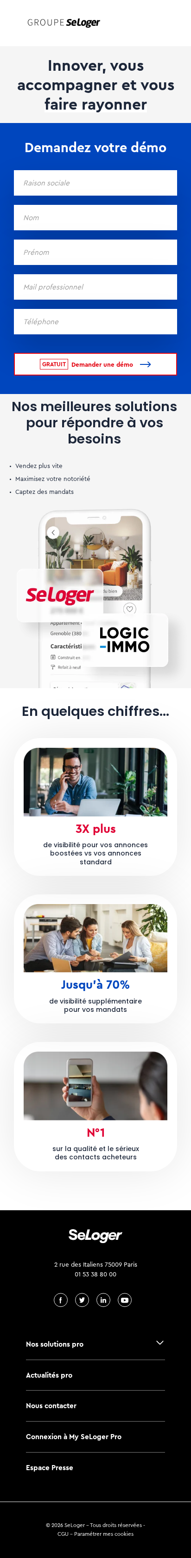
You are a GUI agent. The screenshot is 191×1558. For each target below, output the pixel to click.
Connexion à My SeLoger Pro (73, 1436)
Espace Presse (49, 1467)
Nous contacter (51, 1405)
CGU (63, 1534)
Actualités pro (49, 1375)
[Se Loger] (64, 23)
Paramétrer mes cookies (104, 1534)
